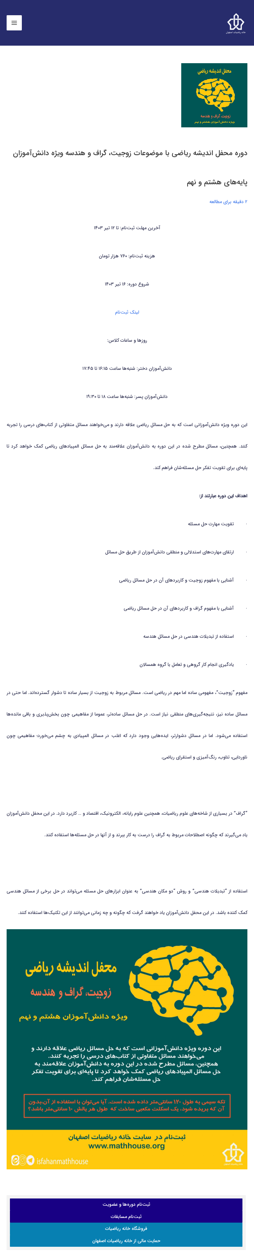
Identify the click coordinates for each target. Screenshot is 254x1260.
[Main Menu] (14, 22)
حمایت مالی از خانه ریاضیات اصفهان (126, 1240)
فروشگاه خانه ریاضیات (126, 1228)
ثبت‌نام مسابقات (126, 1216)
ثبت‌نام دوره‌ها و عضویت (126, 1204)
